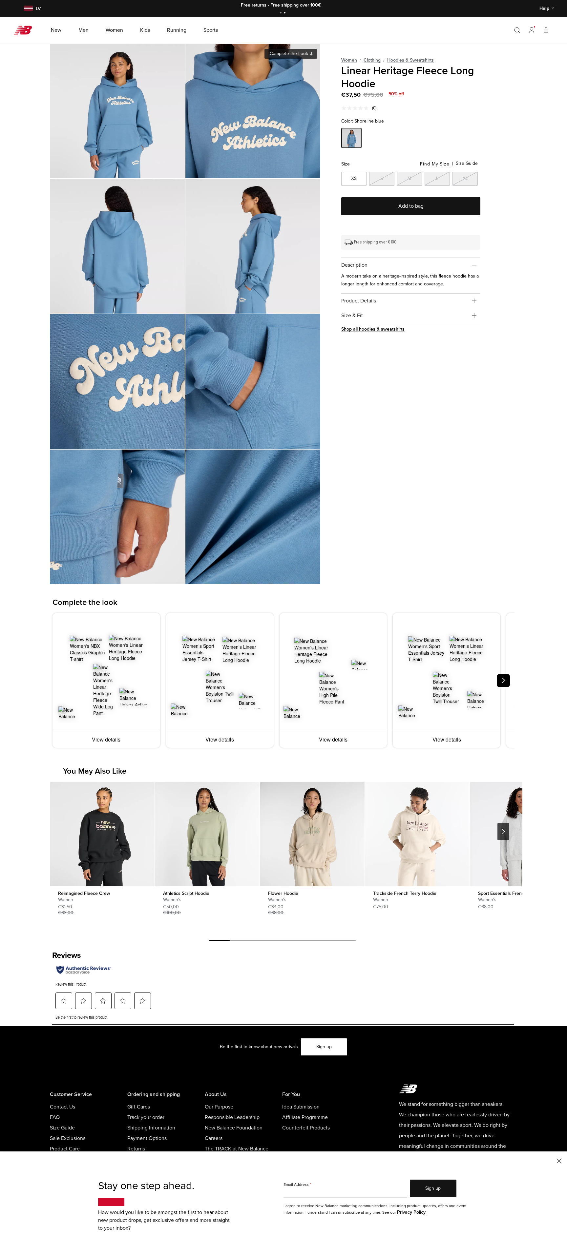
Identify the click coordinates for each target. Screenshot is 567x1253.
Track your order (145, 1117)
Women (349, 60)
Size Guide (467, 163)
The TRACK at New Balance (236, 1149)
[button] (531, 30)
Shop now (319, 5)
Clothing (372, 60)
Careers (213, 1138)
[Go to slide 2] (285, 13)
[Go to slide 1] (282, 13)
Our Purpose (219, 1107)
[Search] (517, 30)
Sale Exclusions (67, 1138)
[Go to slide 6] (324, 941)
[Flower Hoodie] (312, 834)
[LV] (27, 8)
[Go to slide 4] (282, 941)
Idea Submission (301, 1107)
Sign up (324, 1047)
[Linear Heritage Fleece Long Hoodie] (117, 111)
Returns (136, 1149)
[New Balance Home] (25, 30)
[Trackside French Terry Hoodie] (417, 834)
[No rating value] (356, 108)
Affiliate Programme (305, 1117)
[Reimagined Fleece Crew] (102, 834)
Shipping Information (151, 1128)
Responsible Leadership (232, 1117)
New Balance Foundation (233, 1128)
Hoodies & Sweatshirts (410, 60)
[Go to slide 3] (261, 941)
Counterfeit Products (306, 1128)
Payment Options (147, 1138)
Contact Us (62, 1107)
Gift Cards (138, 1107)
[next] (503, 680)
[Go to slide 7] (345, 941)
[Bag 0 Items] (546, 30)
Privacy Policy (411, 1212)
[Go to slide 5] (303, 941)
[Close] (559, 1160)
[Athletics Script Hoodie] (207, 834)
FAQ (55, 1117)
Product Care (65, 1149)
